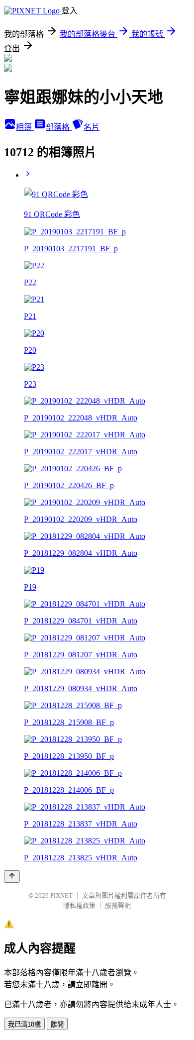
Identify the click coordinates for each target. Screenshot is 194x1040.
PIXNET (61, 895)
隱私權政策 (79, 905)
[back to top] (12, 876)
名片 (91, 127)
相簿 (25, 127)
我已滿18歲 (24, 1024)
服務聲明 (118, 905)
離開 (57, 1024)
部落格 (59, 127)
